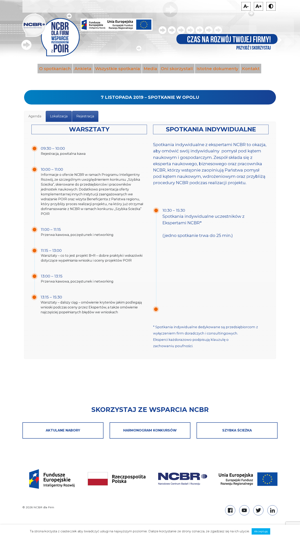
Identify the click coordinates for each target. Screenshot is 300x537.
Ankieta (82, 68)
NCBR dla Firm (43, 507)
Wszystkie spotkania (117, 68)
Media (150, 68)
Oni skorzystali (177, 68)
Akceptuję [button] (261, 531)
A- (247, 7)
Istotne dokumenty (217, 68)
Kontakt (251, 68)
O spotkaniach (55, 68)
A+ (259, 7)
